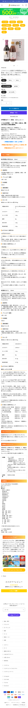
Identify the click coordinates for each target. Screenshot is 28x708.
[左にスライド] (10, 65)
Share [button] (4, 576)
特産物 (22, 25)
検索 (5, 640)
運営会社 (6, 660)
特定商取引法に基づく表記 (18, 704)
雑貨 (5, 630)
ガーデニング (7, 627)
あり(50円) (11, 92)
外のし (10, 80)
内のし (17, 80)
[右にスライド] (17, 65)
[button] (2, 5)
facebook (6, 685)
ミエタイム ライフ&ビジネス (10, 668)
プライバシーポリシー (15, 702)
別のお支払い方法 (14, 116)
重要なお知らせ (7, 651)
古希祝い (10, 28)
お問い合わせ (7, 657)
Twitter (6, 682)
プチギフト (16, 25)
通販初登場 (13, 22)
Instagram (6, 676)
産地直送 (20, 22)
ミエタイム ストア (15, 699)
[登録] (23, 609)
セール (5, 634)
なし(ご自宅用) (6, 86)
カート (5, 648)
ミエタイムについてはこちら (14, 570)
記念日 (4, 28)
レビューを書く (14, 591)
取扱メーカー (7, 637)
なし (4, 80)
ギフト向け (5, 22)
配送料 (4, 97)
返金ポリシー (7, 702)
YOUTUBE (6, 679)
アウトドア (6, 624)
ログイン (6, 645)
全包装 (16, 86)
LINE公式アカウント (8, 654)
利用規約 (23, 702)
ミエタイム (6, 665)
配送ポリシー (8, 704)
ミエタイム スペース (8, 671)
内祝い (4, 32)
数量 (2, 100)
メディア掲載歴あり (6, 25)
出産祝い (17, 28)
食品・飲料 (6, 621)
